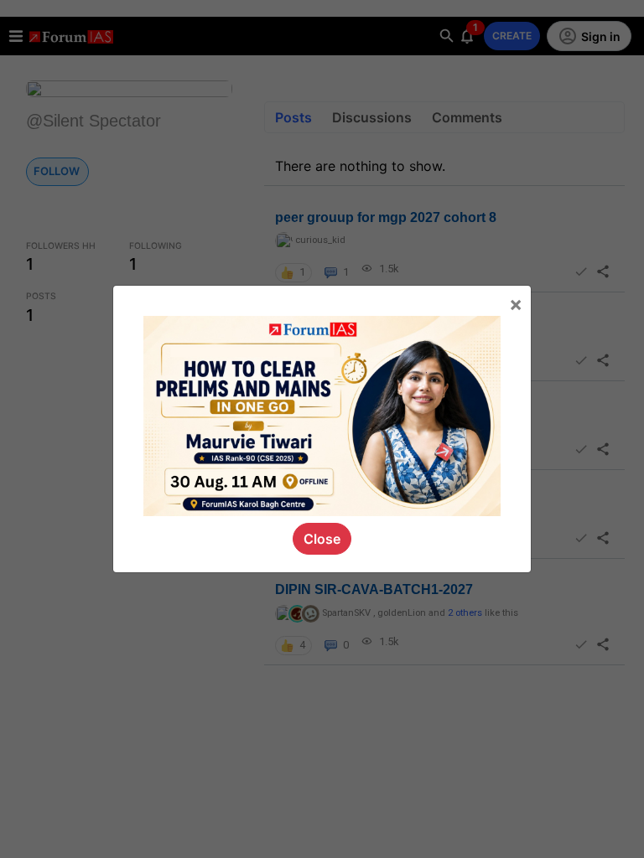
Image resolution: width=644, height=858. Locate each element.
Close (322, 538)
